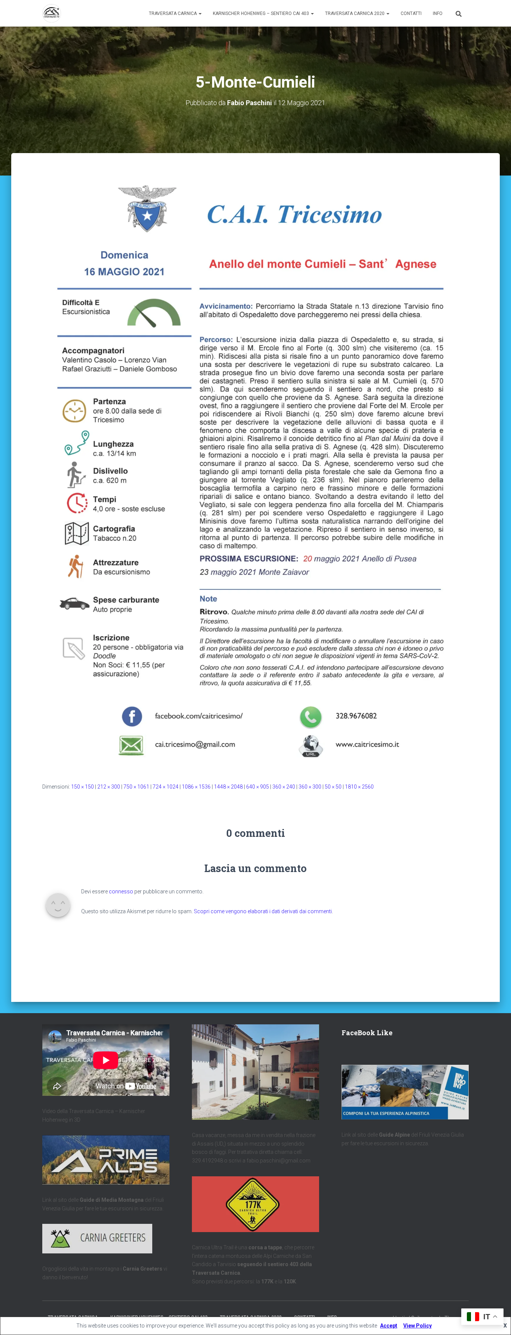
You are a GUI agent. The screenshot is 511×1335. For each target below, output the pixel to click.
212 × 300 (108, 787)
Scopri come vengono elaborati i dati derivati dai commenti (263, 911)
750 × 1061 (136, 787)
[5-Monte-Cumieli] (255, 469)
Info (438, 13)
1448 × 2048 (228, 787)
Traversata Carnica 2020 (355, 13)
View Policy (417, 1326)
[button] (200, 13)
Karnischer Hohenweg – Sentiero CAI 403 (261, 13)
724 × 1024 (165, 787)
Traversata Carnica (173, 13)
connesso (121, 891)
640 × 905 (257, 787)
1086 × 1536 (196, 787)
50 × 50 (333, 787)
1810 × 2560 (359, 787)
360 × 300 (310, 787)
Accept (388, 1326)
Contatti (411, 13)
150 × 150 (82, 787)
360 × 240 (283, 787)
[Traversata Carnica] (52, 13)
